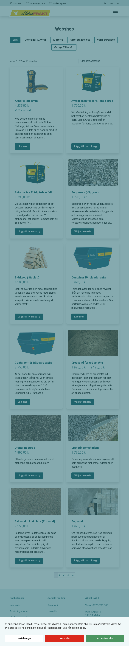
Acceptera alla (105, 638)
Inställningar (24, 638)
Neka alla (64, 638)
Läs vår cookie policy (74, 627)
